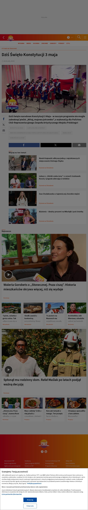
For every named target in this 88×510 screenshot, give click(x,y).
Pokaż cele (30, 506)
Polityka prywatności (34, 483)
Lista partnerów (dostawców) (12, 494)
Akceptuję (30, 500)
